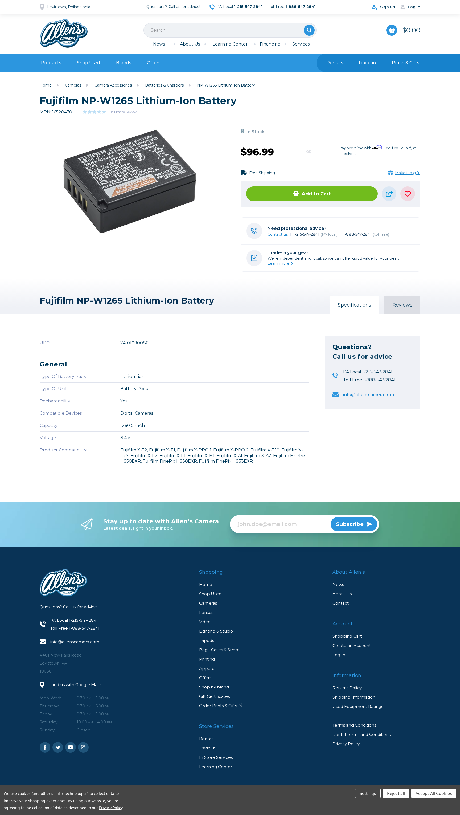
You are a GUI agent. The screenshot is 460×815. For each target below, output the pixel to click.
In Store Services (216, 757)
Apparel (207, 668)
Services (301, 44)
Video (205, 621)
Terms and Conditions (354, 725)
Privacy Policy (346, 743)
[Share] (389, 193)
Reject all (396, 793)
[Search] (230, 30)
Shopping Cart (347, 636)
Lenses (206, 612)
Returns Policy (347, 687)
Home (205, 584)
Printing (207, 659)
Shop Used (88, 62)
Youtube (70, 747)
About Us (190, 44)
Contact (340, 603)
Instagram (83, 747)
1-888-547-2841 (366, 234)
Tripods (206, 640)
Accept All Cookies (434, 793)
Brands (123, 62)
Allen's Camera (64, 33)
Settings (368, 793)
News (159, 44)
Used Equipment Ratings (357, 706)
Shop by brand (214, 687)
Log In (338, 654)
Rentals (206, 738)
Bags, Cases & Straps (219, 649)
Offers (153, 62)
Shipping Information (353, 697)
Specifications (354, 305)
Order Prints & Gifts (218, 705)
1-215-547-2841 (315, 234)
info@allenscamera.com (368, 394)
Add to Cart (316, 194)
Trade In (207, 748)
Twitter (57, 747)
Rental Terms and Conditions (361, 734)
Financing (270, 44)
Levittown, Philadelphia (68, 7)
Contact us (278, 234)
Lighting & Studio (216, 631)
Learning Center (230, 44)
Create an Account (351, 645)
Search (309, 30)
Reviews (402, 305)
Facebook (45, 747)
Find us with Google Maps (76, 684)
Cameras (208, 603)
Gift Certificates (214, 696)
